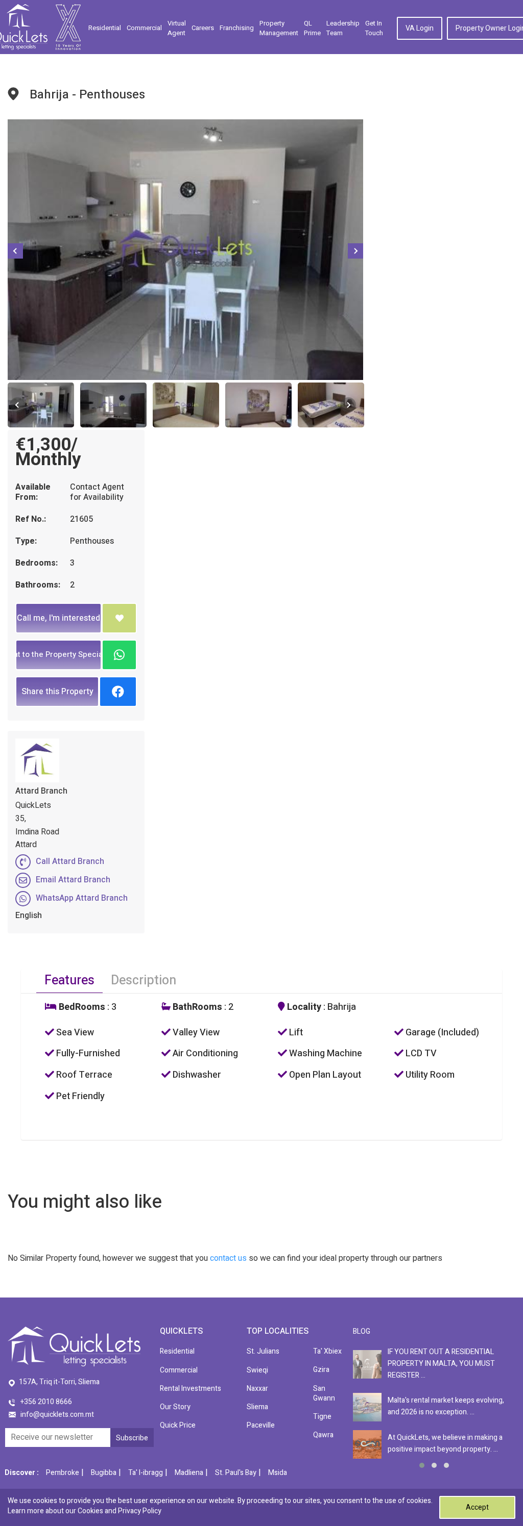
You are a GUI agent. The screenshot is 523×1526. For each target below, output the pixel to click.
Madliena (189, 1472)
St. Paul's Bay (235, 1472)
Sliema (257, 1407)
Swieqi (257, 1370)
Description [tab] (143, 980)
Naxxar (257, 1388)
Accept (477, 1507)
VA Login (420, 28)
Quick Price (178, 1425)
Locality (303, 1007)
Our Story (175, 1407)
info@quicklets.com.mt (57, 1414)
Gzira (321, 1369)
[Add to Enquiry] (119, 618)
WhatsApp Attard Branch (82, 898)
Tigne (322, 1416)
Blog (361, 1331)
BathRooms (196, 1007)
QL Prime (312, 28)
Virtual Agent (177, 28)
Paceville (261, 1425)
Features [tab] (69, 980)
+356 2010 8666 (46, 1401)
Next (355, 251)
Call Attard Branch (70, 861)
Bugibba (103, 1472)
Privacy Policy (139, 1511)
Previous (15, 251)
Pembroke (62, 1472)
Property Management (278, 28)
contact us (228, 1258)
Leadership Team (343, 28)
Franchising (237, 28)
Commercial (144, 28)
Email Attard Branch (73, 880)
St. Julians (263, 1351)
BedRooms (81, 1007)
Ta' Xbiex (327, 1351)
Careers (203, 28)
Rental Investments (190, 1388)
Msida (277, 1472)
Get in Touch (374, 28)
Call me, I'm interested (58, 618)
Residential (104, 28)
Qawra (323, 1435)
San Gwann (324, 1393)
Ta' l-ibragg (145, 1472)
